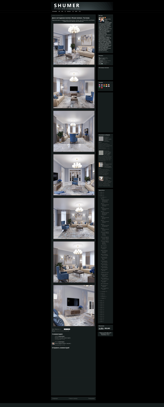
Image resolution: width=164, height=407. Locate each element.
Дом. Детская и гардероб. (104, 286)
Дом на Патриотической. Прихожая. (105, 204)
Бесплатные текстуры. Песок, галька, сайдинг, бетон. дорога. (107, 152)
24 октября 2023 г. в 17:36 (60, 345)
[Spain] (107, 84)
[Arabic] (100, 88)
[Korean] (109, 86)
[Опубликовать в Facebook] (68, 329)
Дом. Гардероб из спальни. (104, 289)
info (62, 11)
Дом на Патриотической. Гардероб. (105, 208)
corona (65, 330)
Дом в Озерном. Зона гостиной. (104, 255)
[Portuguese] (104, 86)
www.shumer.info (104, 57)
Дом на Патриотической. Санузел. (105, 229)
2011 (101, 319)
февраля (103, 296)
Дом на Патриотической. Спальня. (105, 221)
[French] (102, 84)
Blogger (107, 334)
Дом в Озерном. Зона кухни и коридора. (104, 251)
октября (103, 197)
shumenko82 (102, 59)
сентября (103, 291)
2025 (101, 192)
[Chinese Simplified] (102, 88)
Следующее (55, 398)
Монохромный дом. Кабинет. (104, 262)
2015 (101, 312)
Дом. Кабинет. (104, 245)
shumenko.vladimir (107, 60)
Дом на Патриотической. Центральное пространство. (105, 200)
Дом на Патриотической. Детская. (105, 217)
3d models (54, 11)
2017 (101, 309)
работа (62, 330)
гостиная (57, 330)
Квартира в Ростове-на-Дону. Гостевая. (107, 178)
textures (69, 11)
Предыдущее (91, 398)
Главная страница (73, 398)
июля (102, 293)
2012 (101, 318)
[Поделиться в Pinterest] (69, 329)
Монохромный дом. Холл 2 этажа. (104, 258)
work (76, 11)
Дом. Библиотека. (104, 283)
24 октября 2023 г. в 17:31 (60, 339)
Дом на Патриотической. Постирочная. (105, 225)
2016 (101, 311)
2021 (101, 302)
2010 (101, 321)
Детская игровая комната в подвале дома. (104, 275)
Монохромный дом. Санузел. (104, 264)
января (103, 298)
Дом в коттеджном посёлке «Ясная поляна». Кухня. (105, 238)
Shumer (56, 341)
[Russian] (102, 86)
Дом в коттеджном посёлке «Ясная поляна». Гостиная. (105, 233)
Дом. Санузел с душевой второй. (105, 278)
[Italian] (109, 84)
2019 (101, 305)
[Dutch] (100, 86)
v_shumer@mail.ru (105, 62)
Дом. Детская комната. (104, 248)
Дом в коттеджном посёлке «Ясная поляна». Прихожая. (105, 242)
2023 (101, 195)
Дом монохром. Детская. (104, 270)
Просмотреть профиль (103, 51)
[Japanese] (107, 86)
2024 (101, 193)
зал (60, 330)
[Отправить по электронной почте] (64, 329)
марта (102, 294)
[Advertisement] (73, 386)
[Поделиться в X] (67, 329)
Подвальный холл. (105, 272)
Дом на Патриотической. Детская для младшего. (105, 213)
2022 (101, 300)
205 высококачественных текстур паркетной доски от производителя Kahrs (105, 165)
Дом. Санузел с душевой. (104, 281)
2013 (101, 316)
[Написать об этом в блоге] (65, 329)
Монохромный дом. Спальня (104, 267)
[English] (100, 84)
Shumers (105, 61)
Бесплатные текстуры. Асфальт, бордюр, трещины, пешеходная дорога (105, 139)
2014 (101, 314)
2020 (101, 304)
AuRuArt (56, 336)
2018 (101, 307)
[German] (104, 84)
